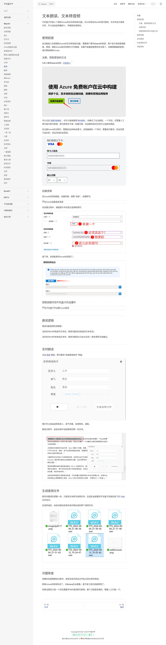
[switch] (153, 4)
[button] (16, 11)
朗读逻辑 (140, 35)
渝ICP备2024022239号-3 (71, 639)
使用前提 (140, 19)
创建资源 (142, 27)
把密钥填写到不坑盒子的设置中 (149, 31)
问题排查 (140, 46)
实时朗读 (140, 39)
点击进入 (67, 63)
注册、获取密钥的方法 (147, 23)
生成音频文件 (142, 43)
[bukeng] (161, 4)
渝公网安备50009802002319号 (93, 639)
